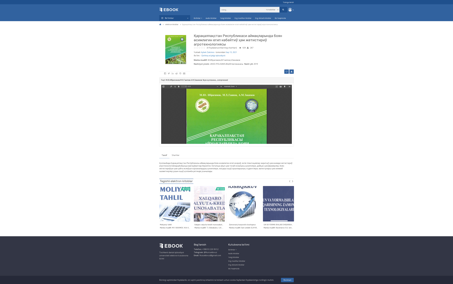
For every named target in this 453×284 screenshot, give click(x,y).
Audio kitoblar (211, 18)
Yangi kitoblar (225, 18)
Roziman (287, 280)
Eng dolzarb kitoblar (263, 18)
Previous (289, 181)
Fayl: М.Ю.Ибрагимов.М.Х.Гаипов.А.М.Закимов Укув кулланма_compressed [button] (194, 80)
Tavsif (164, 155)
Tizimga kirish (288, 2)
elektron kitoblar (171, 24)
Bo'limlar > (198, 18)
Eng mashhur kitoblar (243, 18)
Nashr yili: (248, 64)
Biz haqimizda (280, 18)
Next (292, 181)
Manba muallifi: (200, 60)
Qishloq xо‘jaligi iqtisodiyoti (213, 55)
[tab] (226, 80)
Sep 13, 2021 (231, 52)
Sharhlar (175, 155)
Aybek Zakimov (207, 52)
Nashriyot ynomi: (201, 64)
